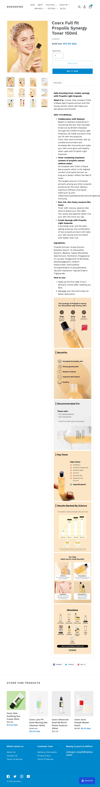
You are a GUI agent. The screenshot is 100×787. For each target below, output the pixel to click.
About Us (11, 752)
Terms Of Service (45, 759)
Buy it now (72, 71)
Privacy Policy (43, 755)
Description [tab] (58, 83)
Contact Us (12, 755)
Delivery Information (47, 752)
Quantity (56, 51)
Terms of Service (14, 759)
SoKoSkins (15, 6)
